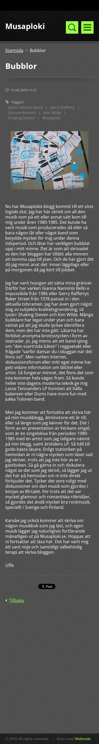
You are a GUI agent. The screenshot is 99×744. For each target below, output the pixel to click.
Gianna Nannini (22, 112)
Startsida (14, 50)
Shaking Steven (21, 117)
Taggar (17, 102)
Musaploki (51, 117)
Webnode (83, 739)
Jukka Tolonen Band (25, 107)
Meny (87, 27)
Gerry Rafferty (62, 107)
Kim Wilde (52, 112)
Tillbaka (16, 600)
